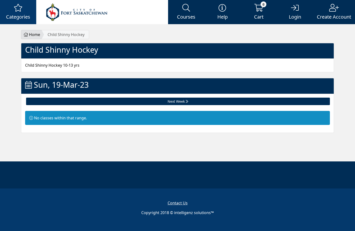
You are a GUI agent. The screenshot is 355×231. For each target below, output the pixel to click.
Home (34, 34)
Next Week (177, 101)
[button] (18, 12)
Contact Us (178, 203)
